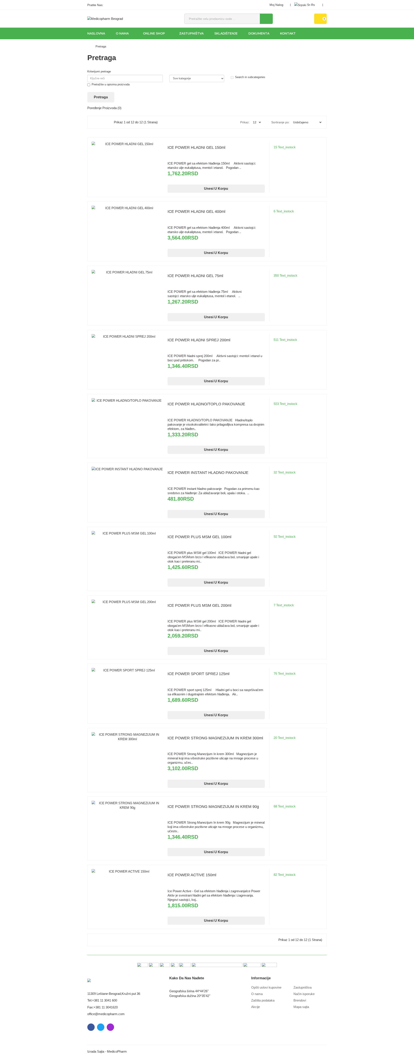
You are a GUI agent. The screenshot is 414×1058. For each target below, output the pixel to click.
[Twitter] (115, 5)
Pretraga (101, 46)
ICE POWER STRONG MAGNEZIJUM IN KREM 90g (213, 806)
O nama (257, 994)
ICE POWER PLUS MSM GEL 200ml (199, 605)
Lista (105, 122)
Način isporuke (304, 994)
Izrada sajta (95, 1051)
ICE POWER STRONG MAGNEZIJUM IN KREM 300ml (215, 738)
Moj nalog (276, 4)
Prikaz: (244, 122)
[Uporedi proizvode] (136, 152)
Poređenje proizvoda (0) (104, 108)
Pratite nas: (95, 5)
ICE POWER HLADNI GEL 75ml (195, 276)
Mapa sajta (301, 1007)
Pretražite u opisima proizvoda (111, 84)
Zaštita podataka (262, 1000)
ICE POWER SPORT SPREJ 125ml (198, 674)
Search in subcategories (250, 77)
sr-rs (311, 4)
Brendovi (299, 1000)
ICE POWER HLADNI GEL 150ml (196, 147)
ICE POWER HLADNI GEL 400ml (196, 211)
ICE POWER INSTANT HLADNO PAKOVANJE (208, 472)
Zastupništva (302, 987)
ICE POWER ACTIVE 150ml (192, 875)
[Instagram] (122, 5)
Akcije (255, 1007)
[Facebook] (108, 5)
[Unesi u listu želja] (127, 152)
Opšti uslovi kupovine (266, 987)
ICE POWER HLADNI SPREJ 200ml (199, 340)
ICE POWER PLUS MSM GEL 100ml (199, 537)
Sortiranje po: (280, 122)
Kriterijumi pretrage (99, 71)
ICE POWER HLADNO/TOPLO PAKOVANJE (206, 404)
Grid (95, 122)
